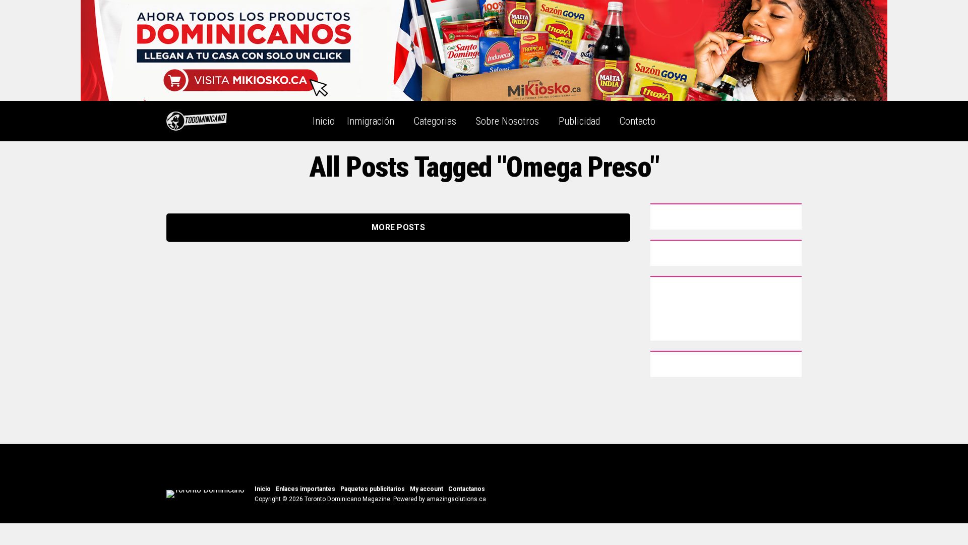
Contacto (637, 121)
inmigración (370, 121)
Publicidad (579, 121)
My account (426, 489)
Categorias (435, 121)
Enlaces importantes (305, 489)
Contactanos (466, 489)
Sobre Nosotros (507, 121)
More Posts (398, 227)
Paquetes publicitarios (372, 489)
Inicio (324, 121)
